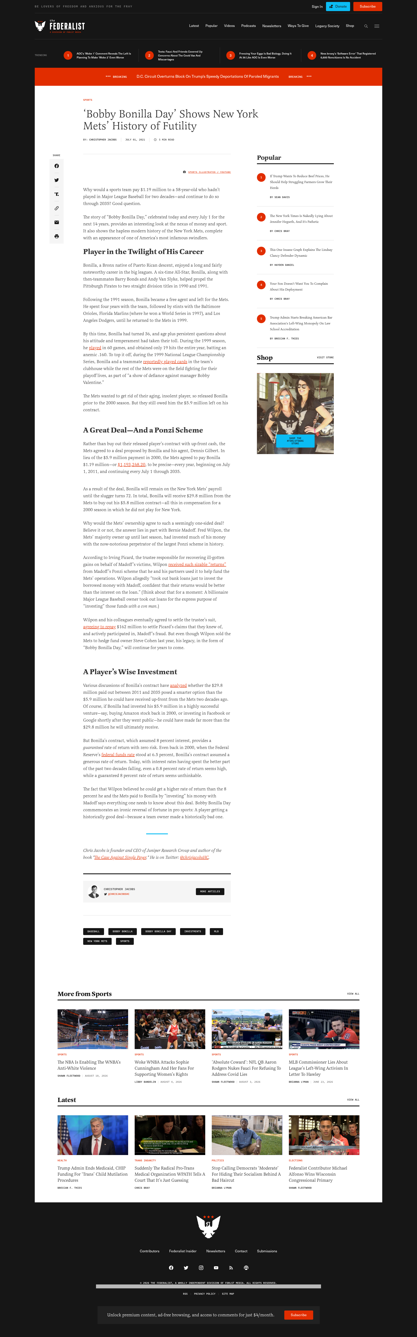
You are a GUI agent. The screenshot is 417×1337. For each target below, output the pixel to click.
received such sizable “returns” (197, 564)
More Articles (210, 891)
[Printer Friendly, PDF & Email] (57, 237)
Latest (67, 1100)
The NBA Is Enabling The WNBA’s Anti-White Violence (89, 1065)
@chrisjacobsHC (194, 857)
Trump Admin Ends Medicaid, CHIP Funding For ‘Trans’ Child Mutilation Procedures (93, 1174)
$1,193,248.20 (131, 464)
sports (124, 941)
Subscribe (368, 6)
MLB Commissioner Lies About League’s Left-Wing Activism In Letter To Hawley (318, 1068)
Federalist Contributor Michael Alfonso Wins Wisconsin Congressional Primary (318, 1174)
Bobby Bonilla (122, 931)
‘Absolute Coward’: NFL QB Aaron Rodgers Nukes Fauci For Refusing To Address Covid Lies (246, 1068)
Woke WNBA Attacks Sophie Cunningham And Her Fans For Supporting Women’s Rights (164, 1068)
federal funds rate (118, 754)
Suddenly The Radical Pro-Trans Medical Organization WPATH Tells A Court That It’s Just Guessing (170, 1174)
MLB (216, 931)
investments (192, 931)
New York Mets (97, 941)
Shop (265, 358)
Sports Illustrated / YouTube (209, 172)
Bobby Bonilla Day (158, 931)
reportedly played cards (165, 361)
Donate (341, 6)
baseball (94, 931)
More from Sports (85, 994)
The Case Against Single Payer (120, 857)
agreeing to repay (99, 627)
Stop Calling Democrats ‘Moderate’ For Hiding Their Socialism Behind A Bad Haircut (246, 1174)
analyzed (178, 685)
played (95, 347)
